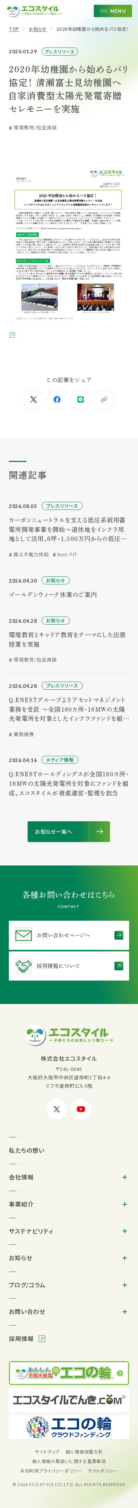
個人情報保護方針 (84, 1451)
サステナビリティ (31, 1231)
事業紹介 (21, 1204)
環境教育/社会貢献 (35, 128)
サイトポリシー (103, 1470)
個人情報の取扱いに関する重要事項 (69, 1461)
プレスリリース (60, 51)
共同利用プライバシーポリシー (51, 1470)
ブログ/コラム (27, 1284)
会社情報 (21, 1176)
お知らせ (38, 29)
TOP (14, 29)
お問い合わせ (27, 1311)
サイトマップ (47, 1451)
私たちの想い (27, 1150)
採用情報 (22, 1338)
